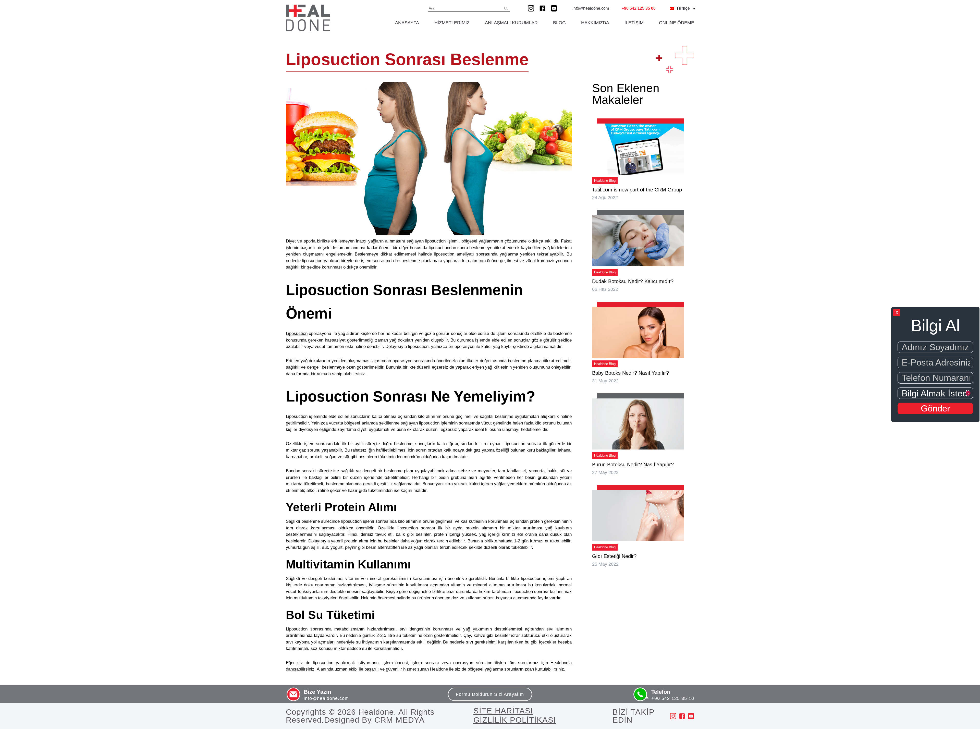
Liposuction (297, 333)
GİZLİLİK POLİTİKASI (514, 720)
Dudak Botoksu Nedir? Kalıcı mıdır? (632, 281)
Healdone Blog (605, 180)
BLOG (559, 22)
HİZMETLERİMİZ (452, 22)
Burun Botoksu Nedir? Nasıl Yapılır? (633, 464)
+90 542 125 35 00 (639, 8)
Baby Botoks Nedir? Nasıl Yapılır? (630, 373)
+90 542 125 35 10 (672, 698)
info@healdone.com (590, 8)
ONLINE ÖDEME (676, 22)
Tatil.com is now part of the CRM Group (637, 189)
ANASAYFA (407, 22)
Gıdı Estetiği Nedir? (614, 556)
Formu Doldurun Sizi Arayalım (490, 694)
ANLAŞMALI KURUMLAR (511, 22)
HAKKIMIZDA (595, 22)
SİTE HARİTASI (503, 711)
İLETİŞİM (634, 22)
